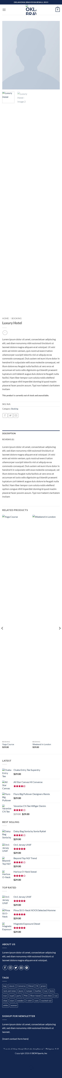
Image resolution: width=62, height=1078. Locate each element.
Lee (45, 991)
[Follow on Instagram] (10, 967)
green (43, 986)
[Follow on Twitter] (15, 967)
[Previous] (7, 55)
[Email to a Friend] (15, 415)
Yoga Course (8, 744)
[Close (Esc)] (29, 1060)
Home (5, 318)
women (14, 1005)
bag (4, 986)
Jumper (29, 991)
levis (52, 991)
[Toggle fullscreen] (12, 1060)
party (19, 996)
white (5, 1005)
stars (12, 1000)
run (55, 996)
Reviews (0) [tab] (8, 439)
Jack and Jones (9, 991)
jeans (21, 991)
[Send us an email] (21, 967)
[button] (4, 9)
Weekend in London (42, 744)
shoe (5, 1000)
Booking (17, 318)
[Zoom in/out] (3, 1060)
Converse (21, 986)
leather (38, 991)
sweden (20, 1000)
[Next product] (5, 332)
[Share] (20, 1060)
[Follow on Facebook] (5, 967)
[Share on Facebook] (5, 415)
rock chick (47, 996)
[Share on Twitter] (10, 415)
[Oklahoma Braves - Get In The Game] (31, 9)
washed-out (46, 1000)
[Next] (54, 55)
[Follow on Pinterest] (26, 967)
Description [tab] (9, 433)
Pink (26, 996)
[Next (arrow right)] (12, 1073)
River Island (35, 996)
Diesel (31, 986)
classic (12, 986)
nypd (12, 996)
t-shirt (29, 1000)
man (5, 996)
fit (37, 986)
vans (36, 1000)
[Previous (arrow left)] (3, 1073)
